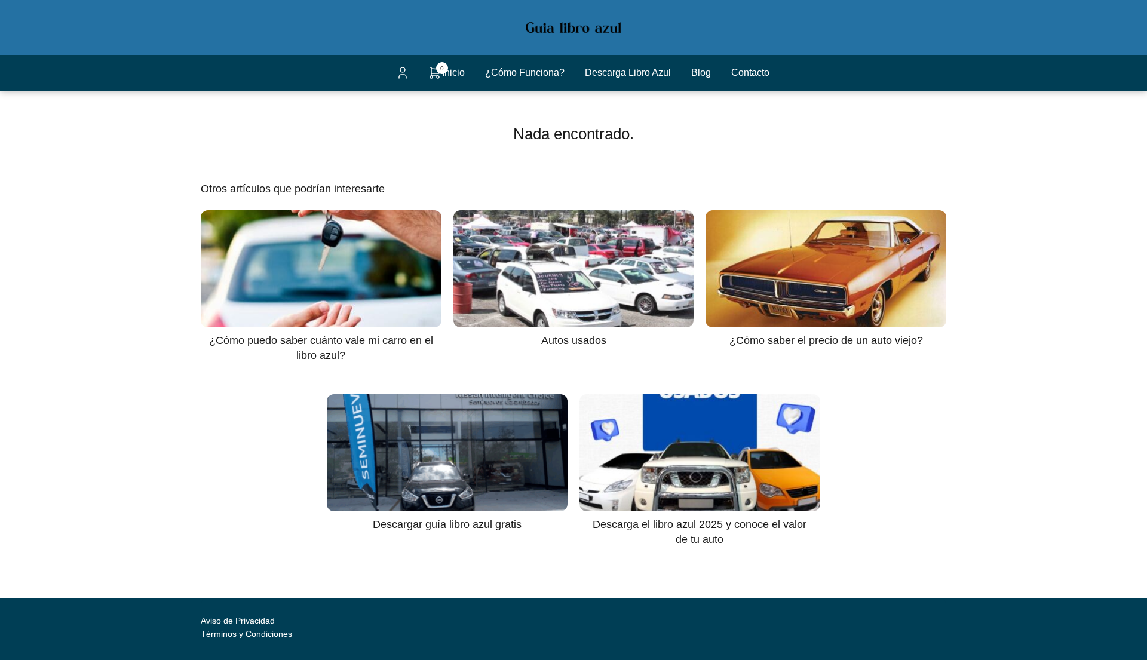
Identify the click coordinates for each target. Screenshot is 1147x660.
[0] (435, 77)
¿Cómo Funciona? (525, 72)
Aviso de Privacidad (238, 620)
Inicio (453, 72)
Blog (701, 72)
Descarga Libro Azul (628, 72)
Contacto (750, 72)
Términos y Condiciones (246, 633)
